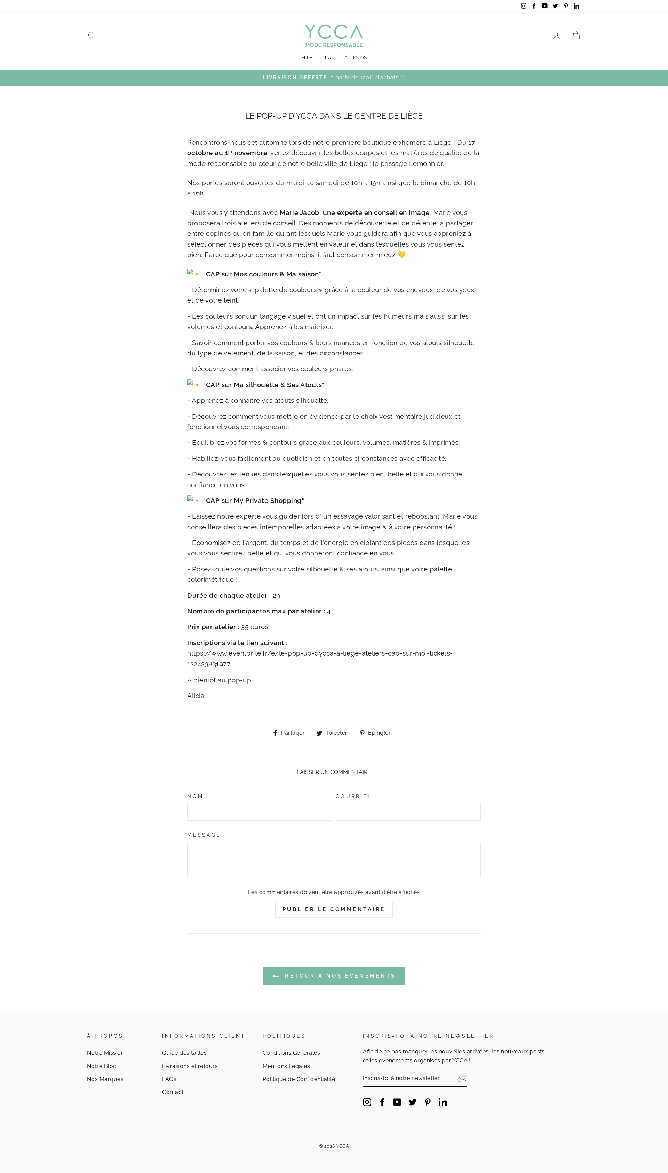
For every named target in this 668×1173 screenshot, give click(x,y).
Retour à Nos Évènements (339, 976)
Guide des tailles (184, 1053)
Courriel (354, 796)
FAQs (169, 1079)
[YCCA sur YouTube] (397, 1101)
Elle (306, 57)
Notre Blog (102, 1066)
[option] (334, 77)
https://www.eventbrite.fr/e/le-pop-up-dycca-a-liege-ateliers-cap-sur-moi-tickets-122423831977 (320, 658)
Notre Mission (105, 1053)
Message (204, 835)
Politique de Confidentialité (299, 1079)
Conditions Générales (291, 1053)
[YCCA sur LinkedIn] (443, 1101)
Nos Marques (105, 1079)
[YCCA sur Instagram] (367, 1101)
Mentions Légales (286, 1066)
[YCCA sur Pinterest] (427, 1101)
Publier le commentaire (334, 909)
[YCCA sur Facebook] (382, 1101)
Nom (195, 796)
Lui (328, 57)
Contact (172, 1092)
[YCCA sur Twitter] (412, 1101)
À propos (355, 57)
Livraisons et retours (190, 1066)
